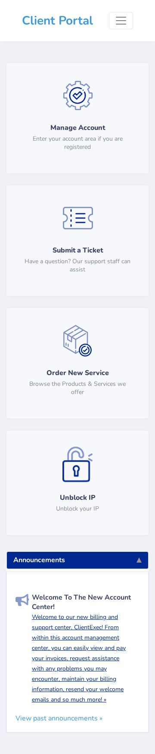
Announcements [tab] (39, 560)
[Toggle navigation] (121, 20)
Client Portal (57, 20)
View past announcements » (59, 718)
